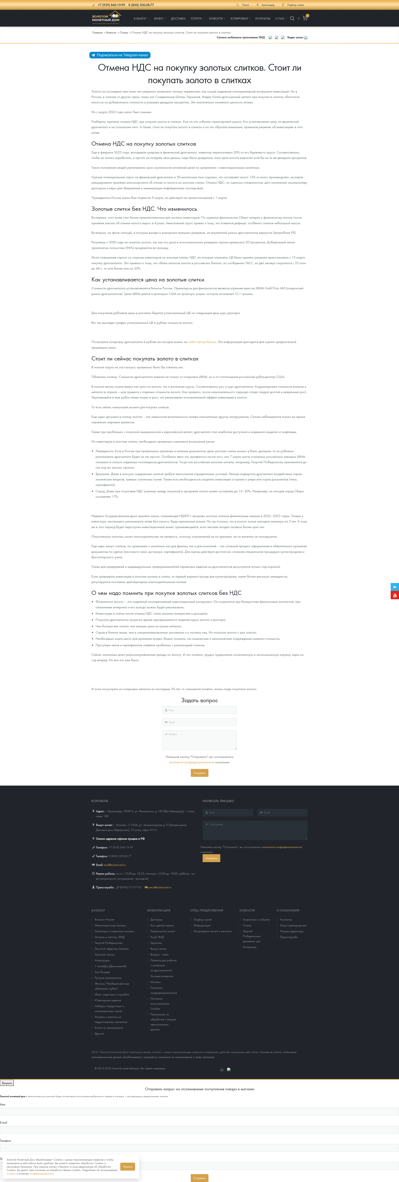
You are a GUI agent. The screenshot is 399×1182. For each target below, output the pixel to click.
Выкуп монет (158, 948)
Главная (97, 32)
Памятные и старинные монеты (114, 931)
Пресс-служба (289, 937)
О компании (288, 910)
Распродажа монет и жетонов (213, 931)
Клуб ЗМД (157, 937)
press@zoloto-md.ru (159, 887)
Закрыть (7, 1083)
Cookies (11, 1173)
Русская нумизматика (108, 977)
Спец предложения (206, 910)
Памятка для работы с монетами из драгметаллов (163, 965)
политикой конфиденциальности (191, 762)
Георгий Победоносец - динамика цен (252, 936)
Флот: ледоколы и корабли (112, 994)
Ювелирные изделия (108, 1000)
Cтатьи (247, 925)
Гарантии (156, 942)
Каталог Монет (104, 919)
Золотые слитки (104, 954)
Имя (2, 1104)
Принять (127, 1166)
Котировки (249, 947)
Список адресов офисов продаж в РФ (120, 838)
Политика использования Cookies (159, 1003)
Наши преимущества (293, 925)
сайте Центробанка (202, 341)
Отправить (199, 773)
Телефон (5, 1140)
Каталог (98, 910)
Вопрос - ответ (159, 954)
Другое (99, 1033)
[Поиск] (292, 18)
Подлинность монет (162, 931)
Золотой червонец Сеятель (112, 948)
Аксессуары (102, 960)
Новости (247, 910)
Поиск (245, 4)
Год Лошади (102, 972)
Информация (158, 910)
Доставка (156, 919)
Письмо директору (292, 931)
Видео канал (295, 37)
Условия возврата (161, 976)
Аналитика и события (256, 919)
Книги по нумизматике (109, 1027)
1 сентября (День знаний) (110, 966)
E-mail (3, 1122)
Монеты (155, 982)
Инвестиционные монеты (110, 925)
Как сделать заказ (162, 925)
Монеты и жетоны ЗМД (109, 937)
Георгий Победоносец (109, 942)
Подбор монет (203, 919)
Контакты (286, 919)
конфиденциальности (42, 1173)
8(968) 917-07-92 (130, 887)
